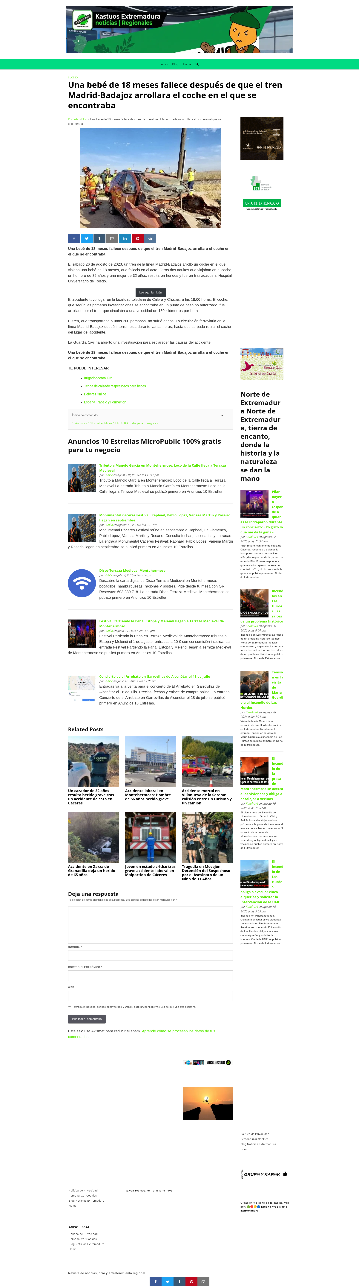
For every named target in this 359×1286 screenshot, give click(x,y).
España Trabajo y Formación (105, 402)
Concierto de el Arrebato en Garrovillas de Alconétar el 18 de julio (154, 676)
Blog (175, 64)
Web (71, 987)
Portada (73, 119)
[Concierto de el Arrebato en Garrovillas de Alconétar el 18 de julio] (82, 689)
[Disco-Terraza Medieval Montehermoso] (82, 583)
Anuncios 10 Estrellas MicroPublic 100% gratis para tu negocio (115, 423)
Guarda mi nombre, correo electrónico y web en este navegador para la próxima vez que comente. (135, 1007)
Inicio (164, 64)
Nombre (75, 947)
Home (187, 64)
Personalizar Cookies (83, 1195)
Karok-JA (252, 537)
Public (108, 475)
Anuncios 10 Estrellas (103, 441)
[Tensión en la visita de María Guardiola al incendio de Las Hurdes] (254, 685)
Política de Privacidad (83, 1190)
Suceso (73, 77)
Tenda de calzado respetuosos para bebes (115, 386)
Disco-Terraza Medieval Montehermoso (132, 570)
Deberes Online (95, 394)
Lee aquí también (150, 292)
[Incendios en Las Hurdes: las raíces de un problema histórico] (254, 603)
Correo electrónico (85, 967)
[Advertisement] (261, 283)
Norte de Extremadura (260, 402)
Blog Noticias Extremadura (87, 1200)
